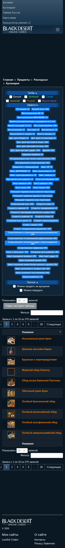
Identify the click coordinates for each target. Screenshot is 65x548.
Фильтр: (25, 312)
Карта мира (9, 17)
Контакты (39, 539)
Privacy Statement (44, 543)
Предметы (23, 79)
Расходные (41, 79)
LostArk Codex (10, 539)
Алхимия (8, 2)
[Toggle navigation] (57, 29)
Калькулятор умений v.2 (16, 22)
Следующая (54, 324)
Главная (8, 79)
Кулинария (9, 7)
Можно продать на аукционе (33, 286)
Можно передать (33, 290)
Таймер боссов (11, 12)
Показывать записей (20, 300)
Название (28, 332)
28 (41, 324)
